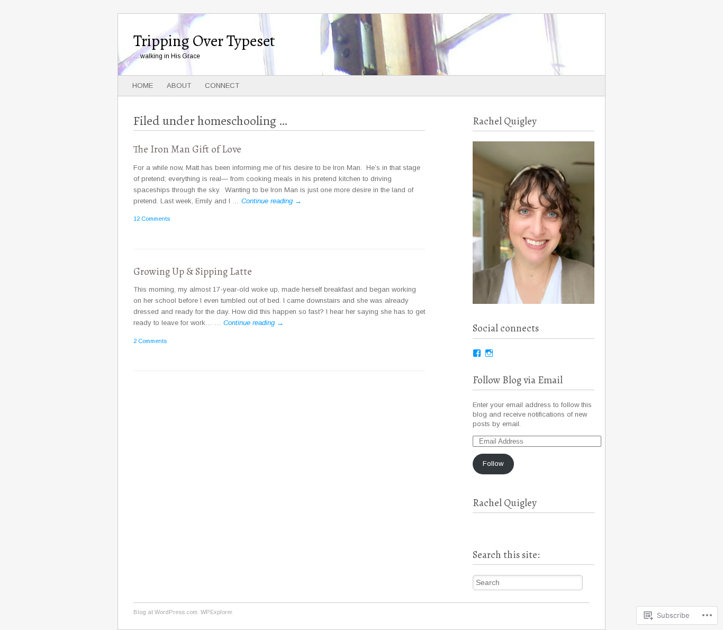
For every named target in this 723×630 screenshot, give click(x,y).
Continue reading (271, 201)
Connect (222, 85)
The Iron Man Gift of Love (187, 149)
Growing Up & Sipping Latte (192, 271)
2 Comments (150, 341)
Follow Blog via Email (518, 380)
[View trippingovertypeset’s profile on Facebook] (477, 353)
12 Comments (151, 218)
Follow (493, 463)
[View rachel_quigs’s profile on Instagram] (489, 353)
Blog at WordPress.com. (166, 612)
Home (142, 85)
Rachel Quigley (505, 503)
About (179, 85)
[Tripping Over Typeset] (313, 44)
